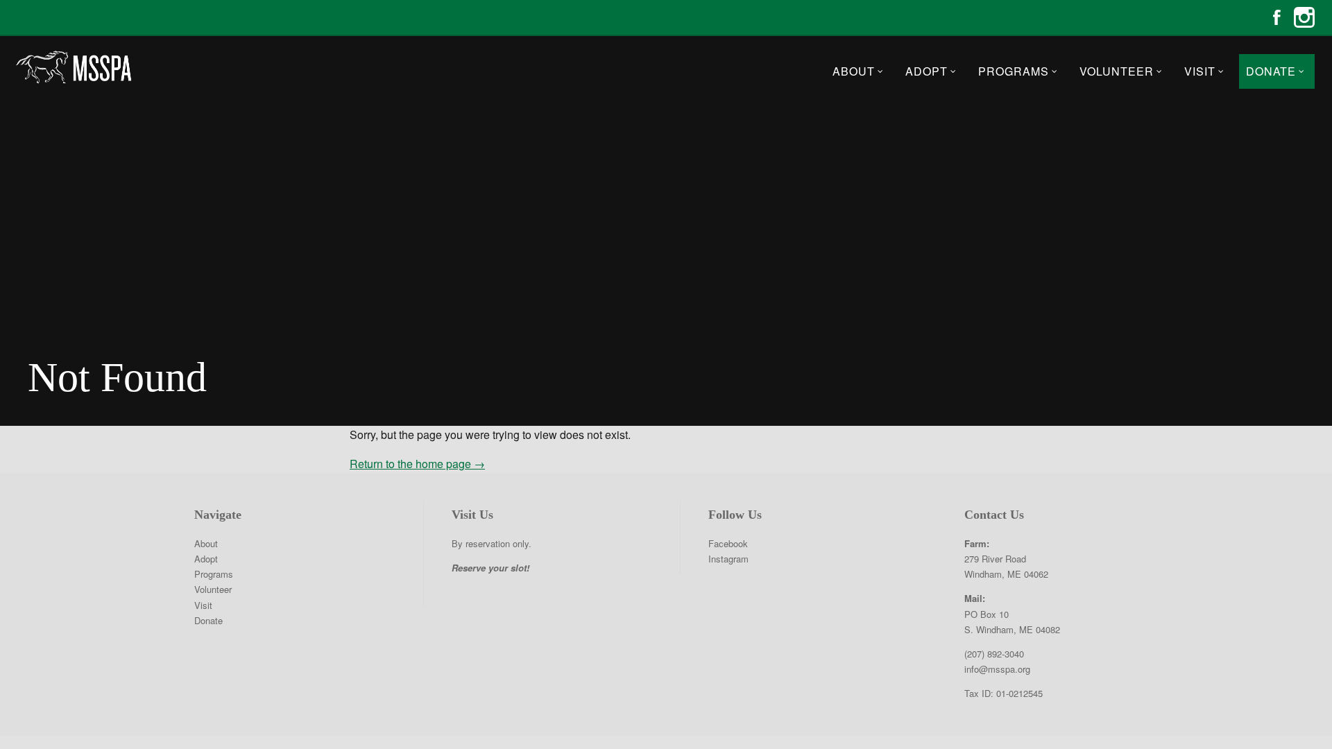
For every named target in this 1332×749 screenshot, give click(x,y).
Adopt (926, 71)
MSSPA (73, 67)
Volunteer (1116, 71)
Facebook (1276, 17)
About (853, 71)
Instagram (1304, 17)
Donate (1271, 71)
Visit (1199, 71)
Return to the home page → (417, 464)
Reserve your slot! (490, 567)
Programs (1013, 71)
